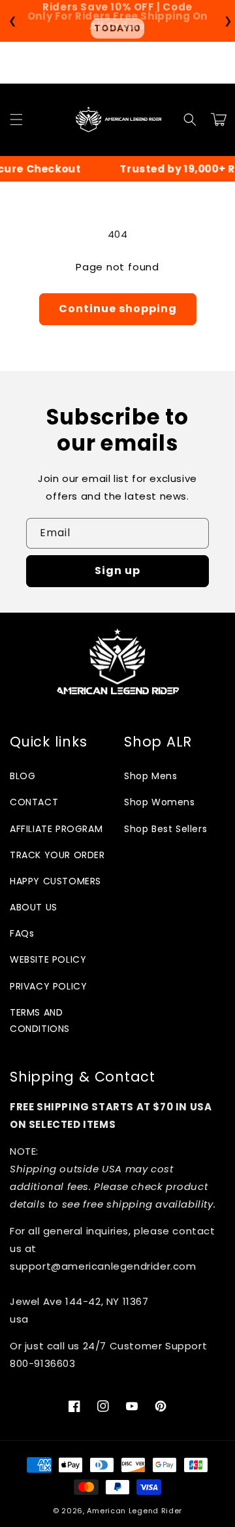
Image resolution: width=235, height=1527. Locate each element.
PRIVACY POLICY (48, 986)
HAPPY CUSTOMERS (55, 881)
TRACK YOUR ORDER (57, 854)
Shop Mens (150, 775)
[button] (16, 119)
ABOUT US (33, 907)
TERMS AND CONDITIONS (40, 1020)
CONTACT (34, 802)
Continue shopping (118, 308)
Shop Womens (159, 802)
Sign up (117, 570)
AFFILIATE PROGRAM (56, 828)
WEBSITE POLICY (48, 959)
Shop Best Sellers (165, 828)
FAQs (22, 933)
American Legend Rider (134, 1510)
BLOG (22, 775)
